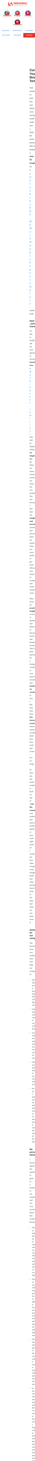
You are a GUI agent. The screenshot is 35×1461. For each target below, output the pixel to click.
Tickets (29, 35)
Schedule (6, 30)
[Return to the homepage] (17, 5)
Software (6, 35)
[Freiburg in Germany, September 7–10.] (17, 13)
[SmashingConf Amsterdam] (17, 22)
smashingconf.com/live (30, 399)
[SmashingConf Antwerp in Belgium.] (28, 13)
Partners (17, 35)
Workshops (17, 30)
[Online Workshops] (7, 13)
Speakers (29, 30)
